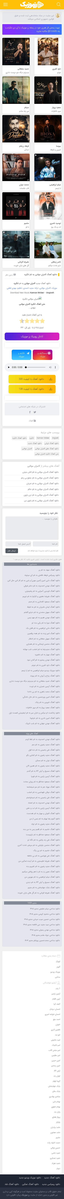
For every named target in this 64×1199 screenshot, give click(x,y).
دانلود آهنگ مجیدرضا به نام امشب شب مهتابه (41, 649)
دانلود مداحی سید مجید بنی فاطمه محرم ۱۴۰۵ (41, 924)
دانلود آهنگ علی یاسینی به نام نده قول (44, 750)
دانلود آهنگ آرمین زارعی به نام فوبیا (45, 776)
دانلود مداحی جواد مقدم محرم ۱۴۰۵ (46, 935)
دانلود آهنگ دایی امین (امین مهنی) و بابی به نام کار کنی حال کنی (33, 580)
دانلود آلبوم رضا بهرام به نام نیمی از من (44, 818)
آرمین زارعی (55, 993)
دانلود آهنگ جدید (43, 283)
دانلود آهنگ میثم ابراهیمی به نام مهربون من (42, 877)
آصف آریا (57, 1004)
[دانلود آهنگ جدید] (32, 5)
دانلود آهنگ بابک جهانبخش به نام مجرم (44, 887)
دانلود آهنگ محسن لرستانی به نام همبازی (43, 644)
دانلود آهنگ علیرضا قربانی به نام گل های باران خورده (39, 892)
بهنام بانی (56, 1101)
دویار (58, 1168)
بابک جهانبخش (54, 1086)
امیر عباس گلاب (54, 1050)
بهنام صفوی (55, 1106)
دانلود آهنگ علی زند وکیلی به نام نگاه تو (43, 840)
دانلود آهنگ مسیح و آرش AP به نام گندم (43, 771)
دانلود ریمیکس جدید (51, 1184)
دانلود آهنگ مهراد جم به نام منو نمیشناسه (43, 787)
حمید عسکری (55, 1158)
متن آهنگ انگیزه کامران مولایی (47, 453)
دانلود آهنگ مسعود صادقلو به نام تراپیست (43, 834)
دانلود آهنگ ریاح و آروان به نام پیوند (45, 675)
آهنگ (31, 420)
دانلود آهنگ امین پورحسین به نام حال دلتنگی (41, 697)
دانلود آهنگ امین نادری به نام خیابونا (45, 718)
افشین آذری (55, 1029)
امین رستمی (55, 1065)
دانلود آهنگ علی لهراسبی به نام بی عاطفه (43, 855)
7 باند (58, 988)
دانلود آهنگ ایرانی (52, 443)
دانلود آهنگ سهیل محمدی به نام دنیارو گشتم (42, 612)
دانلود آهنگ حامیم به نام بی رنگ (46, 850)
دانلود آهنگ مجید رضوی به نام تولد (45, 824)
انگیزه (32, 438)
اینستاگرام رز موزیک (43, 355)
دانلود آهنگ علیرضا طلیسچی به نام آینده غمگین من (39, 861)
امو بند (57, 1034)
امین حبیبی (56, 1060)
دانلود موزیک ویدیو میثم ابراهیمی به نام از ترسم (41, 670)
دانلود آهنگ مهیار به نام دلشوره (47, 654)
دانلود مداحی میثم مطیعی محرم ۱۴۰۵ (45, 908)
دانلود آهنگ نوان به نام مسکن (47, 760)
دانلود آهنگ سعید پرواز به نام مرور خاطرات (43, 707)
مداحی (57, 977)
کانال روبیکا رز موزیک (32, 336)
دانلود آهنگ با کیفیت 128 (31, 389)
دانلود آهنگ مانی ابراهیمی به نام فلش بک (43, 628)
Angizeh (55, 438)
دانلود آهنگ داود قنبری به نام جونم (46, 665)
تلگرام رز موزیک (21, 355)
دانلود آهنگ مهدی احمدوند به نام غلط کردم (42, 739)
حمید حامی (56, 1153)
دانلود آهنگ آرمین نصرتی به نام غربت (44, 686)
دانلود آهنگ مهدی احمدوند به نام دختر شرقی (42, 585)
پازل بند (57, 1111)
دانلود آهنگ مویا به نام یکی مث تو (46, 622)
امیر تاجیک (56, 1045)
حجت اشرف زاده (53, 1142)
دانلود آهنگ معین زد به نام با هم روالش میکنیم (41, 871)
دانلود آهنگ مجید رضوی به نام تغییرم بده (43, 866)
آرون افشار (56, 998)
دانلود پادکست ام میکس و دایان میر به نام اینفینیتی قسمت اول (34, 712)
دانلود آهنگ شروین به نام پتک (47, 702)
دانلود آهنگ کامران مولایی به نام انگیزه (40, 274)
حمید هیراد (56, 1163)
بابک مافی (56, 1091)
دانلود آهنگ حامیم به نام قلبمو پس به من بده (41, 829)
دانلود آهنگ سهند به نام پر (49, 570)
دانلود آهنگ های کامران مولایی (47, 448)
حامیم (58, 1137)
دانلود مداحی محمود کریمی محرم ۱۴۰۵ (44, 914)
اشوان (58, 1024)
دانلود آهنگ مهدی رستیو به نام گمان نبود (43, 660)
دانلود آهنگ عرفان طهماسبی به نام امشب (43, 792)
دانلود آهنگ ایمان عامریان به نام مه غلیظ (43, 607)
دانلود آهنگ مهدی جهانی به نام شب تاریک (42, 723)
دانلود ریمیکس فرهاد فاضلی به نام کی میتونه (42, 575)
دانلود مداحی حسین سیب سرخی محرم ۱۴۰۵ (42, 919)
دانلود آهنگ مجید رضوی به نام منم (46, 744)
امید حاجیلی (55, 1039)
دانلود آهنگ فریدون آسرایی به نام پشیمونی (42, 591)
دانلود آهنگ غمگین (30, 1184)
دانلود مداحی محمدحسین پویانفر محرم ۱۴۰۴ (42, 940)
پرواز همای (56, 1117)
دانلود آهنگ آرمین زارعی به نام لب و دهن (43, 808)
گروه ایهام (56, 1081)
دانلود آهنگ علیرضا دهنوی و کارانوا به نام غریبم (41, 596)
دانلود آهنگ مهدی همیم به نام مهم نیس (43, 617)
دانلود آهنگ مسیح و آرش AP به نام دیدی (43, 882)
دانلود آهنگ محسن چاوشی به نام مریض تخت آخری (39, 845)
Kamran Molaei (43, 438)
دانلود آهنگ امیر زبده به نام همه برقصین (43, 633)
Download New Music (20, 292)
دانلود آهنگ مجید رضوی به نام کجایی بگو (43, 755)
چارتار (58, 1122)
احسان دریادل (55, 1009)
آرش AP (57, 1070)
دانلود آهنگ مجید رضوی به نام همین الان (43, 765)
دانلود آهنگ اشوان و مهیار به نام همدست (43, 813)
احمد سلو (56, 1019)
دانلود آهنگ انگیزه (19, 438)
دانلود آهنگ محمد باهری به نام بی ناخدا (43, 691)
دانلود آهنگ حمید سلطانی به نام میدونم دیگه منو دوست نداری (34, 681)
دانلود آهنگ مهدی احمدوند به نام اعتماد (44, 802)
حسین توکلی (55, 1147)
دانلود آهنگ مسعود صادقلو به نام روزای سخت (41, 781)
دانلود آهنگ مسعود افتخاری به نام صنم (44, 601)
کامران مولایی (27, 448)
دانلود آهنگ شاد (12, 1184)
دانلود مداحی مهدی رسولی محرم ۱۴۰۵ (45, 930)
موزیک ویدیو (55, 971)
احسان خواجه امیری (52, 1014)
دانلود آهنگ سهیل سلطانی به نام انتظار (44, 638)
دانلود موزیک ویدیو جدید (30, 1177)
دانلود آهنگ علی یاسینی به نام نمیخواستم (43, 797)
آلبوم (58, 966)
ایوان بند (56, 1075)
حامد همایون (55, 1132)
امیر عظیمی (56, 1055)
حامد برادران (55, 1127)
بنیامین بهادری (54, 1096)
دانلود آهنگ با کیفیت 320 (31, 379)
